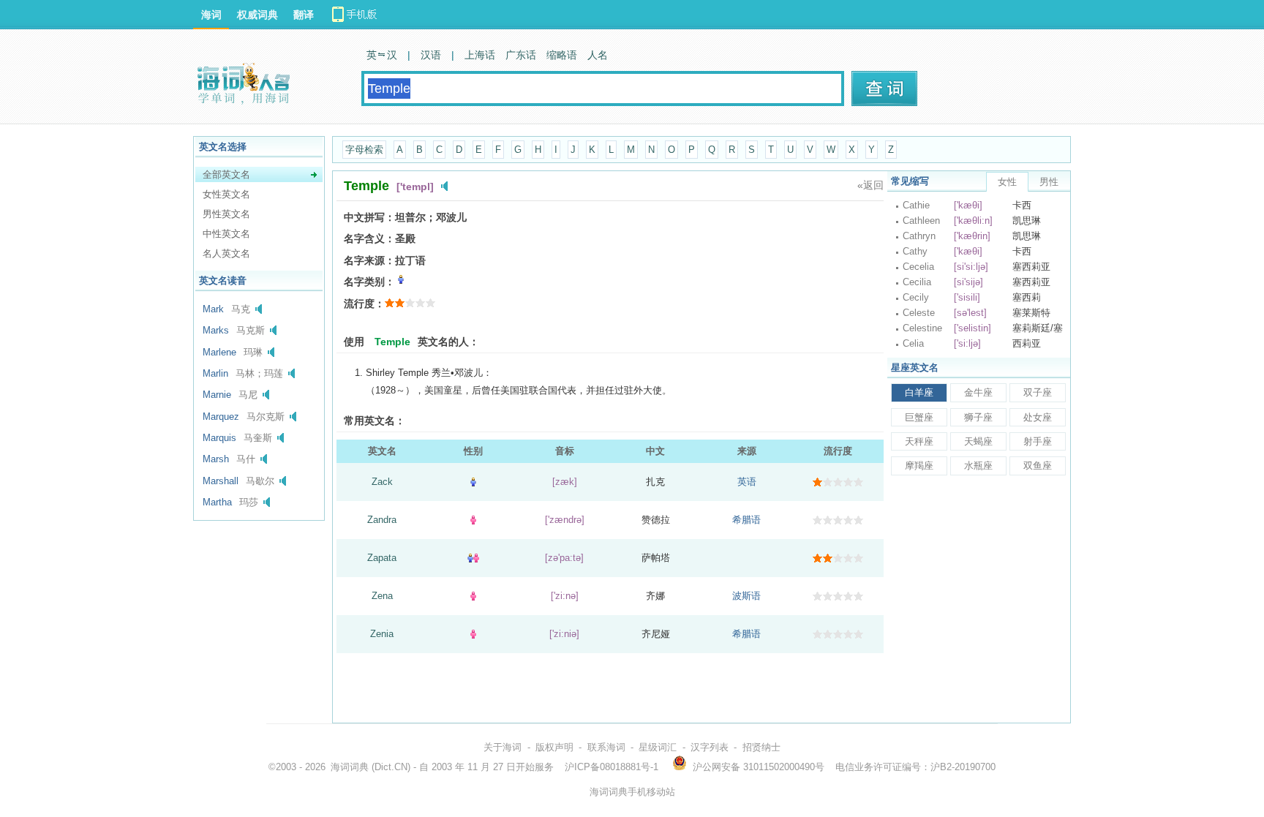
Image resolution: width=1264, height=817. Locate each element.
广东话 (520, 55)
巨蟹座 (919, 417)
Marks (216, 330)
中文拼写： (369, 217)
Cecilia (917, 281)
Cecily (916, 297)
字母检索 (364, 149)
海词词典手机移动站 (632, 791)
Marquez (221, 416)
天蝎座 (978, 441)
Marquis (219, 437)
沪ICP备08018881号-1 (611, 766)
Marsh (216, 458)
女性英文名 (226, 194)
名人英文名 (226, 253)
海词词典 (350, 766)
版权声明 (554, 747)
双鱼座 (1037, 465)
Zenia (382, 633)
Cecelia (918, 266)
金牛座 (978, 392)
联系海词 (606, 747)
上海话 (479, 55)
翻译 (303, 14)
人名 (597, 55)
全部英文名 (226, 174)
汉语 (431, 55)
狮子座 (978, 417)
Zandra (381, 519)
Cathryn (919, 235)
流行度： (364, 303)
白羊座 (919, 392)
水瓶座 (978, 465)
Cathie (916, 205)
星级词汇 (658, 747)
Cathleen (921, 220)
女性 (1007, 181)
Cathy (915, 251)
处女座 (1037, 417)
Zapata (381, 557)
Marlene (219, 352)
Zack (382, 481)
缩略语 (561, 55)
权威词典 (257, 14)
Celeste (919, 312)
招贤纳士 (761, 747)
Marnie (217, 394)
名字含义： (369, 238)
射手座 (1037, 441)
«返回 (870, 185)
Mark (213, 309)
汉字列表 (710, 747)
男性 (1048, 181)
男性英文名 (226, 213)
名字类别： (369, 281)
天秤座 (919, 441)
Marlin (215, 373)
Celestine (922, 328)
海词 (211, 14)
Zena (382, 595)
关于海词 (503, 747)
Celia (913, 343)
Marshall (220, 480)
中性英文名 (226, 233)
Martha (217, 502)
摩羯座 (919, 465)
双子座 (1037, 392)
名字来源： (369, 260)
